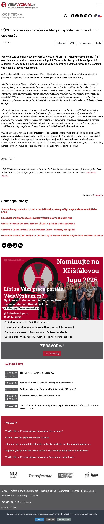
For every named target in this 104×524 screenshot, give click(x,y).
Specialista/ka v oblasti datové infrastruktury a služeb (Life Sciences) (39, 327)
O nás (4, 491)
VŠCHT (73, 43)
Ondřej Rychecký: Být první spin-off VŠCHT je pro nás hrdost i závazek (38, 223)
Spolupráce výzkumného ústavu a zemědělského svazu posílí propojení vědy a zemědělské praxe (49, 210)
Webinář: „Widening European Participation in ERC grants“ (48, 389)
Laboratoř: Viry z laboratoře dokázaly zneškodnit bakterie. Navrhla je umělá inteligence (48, 444)
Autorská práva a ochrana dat (24, 491)
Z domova (98, 195)
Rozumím (39, 519)
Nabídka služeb (48, 491)
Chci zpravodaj (52, 353)
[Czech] (100, 15)
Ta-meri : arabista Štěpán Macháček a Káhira (27, 437)
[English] (96, 15)
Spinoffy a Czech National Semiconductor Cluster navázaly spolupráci (38, 229)
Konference (88, 491)
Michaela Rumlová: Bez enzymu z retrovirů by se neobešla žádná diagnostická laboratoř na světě (52, 235)
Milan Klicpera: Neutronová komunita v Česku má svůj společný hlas (36, 217)
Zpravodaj (52, 345)
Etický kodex (8, 495)
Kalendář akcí (14, 364)
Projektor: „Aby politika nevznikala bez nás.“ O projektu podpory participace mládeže (46, 450)
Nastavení (50, 519)
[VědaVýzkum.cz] (51, 4)
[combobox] (46, 9)
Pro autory (22, 495)
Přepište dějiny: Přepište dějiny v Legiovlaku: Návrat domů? (34, 431)
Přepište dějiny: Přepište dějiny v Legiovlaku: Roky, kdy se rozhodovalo (39, 457)
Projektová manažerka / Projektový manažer (27, 322)
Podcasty (11, 422)
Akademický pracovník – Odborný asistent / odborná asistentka (36, 332)
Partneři (75, 491)
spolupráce (61, 43)
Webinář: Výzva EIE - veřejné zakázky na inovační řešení (46, 382)
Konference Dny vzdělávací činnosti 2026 (40, 395)
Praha (98, 43)
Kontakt (34, 495)
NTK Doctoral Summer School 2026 (37, 373)
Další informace (64, 519)
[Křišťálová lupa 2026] (52, 288)
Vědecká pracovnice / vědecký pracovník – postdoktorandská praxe (38, 337)
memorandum (86, 43)
